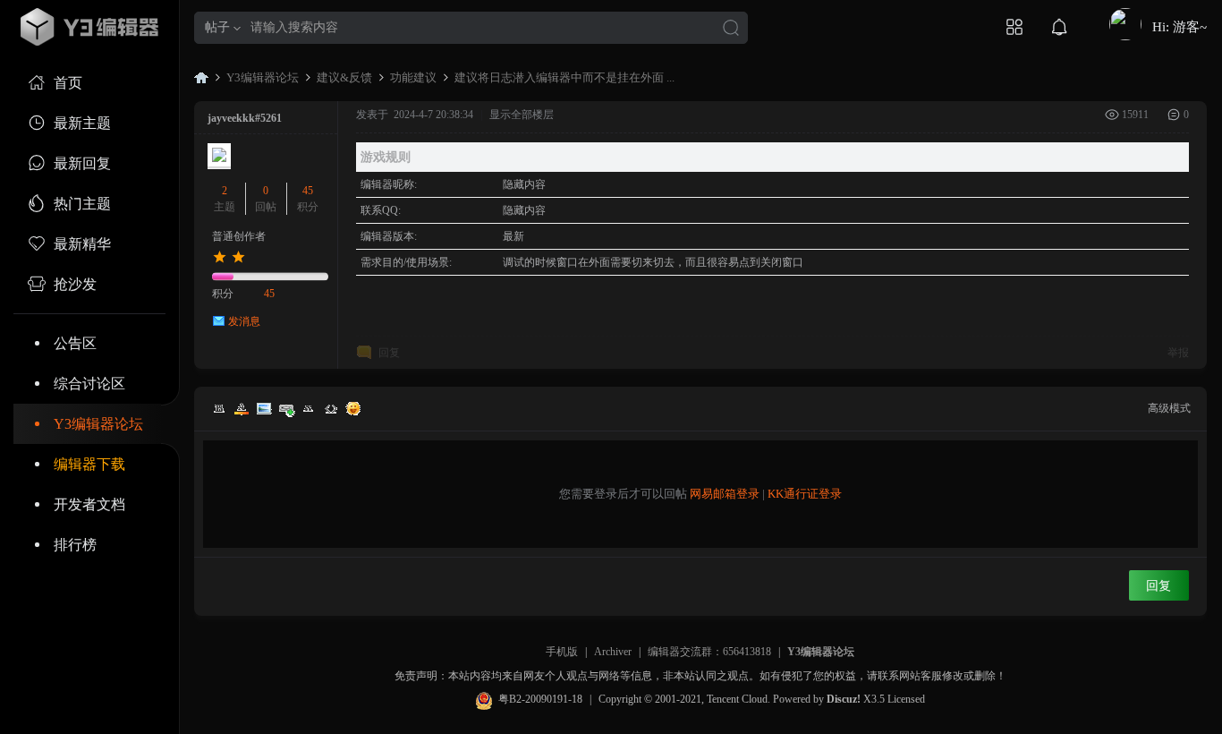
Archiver (613, 651)
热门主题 (82, 203)
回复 (389, 352)
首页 (68, 82)
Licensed (906, 699)
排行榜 (75, 544)
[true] (731, 29)
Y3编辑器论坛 (98, 423)
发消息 (244, 321)
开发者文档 (89, 504)
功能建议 (413, 77)
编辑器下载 (89, 464)
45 (307, 190)
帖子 (217, 27)
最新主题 (82, 123)
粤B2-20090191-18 (540, 699)
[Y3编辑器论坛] (89, 27)
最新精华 (82, 244)
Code (331, 408)
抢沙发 (75, 284)
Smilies (353, 408)
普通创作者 (239, 236)
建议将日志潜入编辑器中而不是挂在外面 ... (564, 77)
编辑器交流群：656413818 (709, 651)
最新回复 (82, 163)
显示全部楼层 (521, 114)
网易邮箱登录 (725, 493)
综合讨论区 (89, 383)
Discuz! (844, 699)
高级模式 (1169, 408)
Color (241, 408)
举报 (1178, 352)
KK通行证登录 (805, 493)
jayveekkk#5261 (245, 118)
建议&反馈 (344, 77)
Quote (309, 408)
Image (264, 408)
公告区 (75, 343)
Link (286, 408)
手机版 (562, 651)
